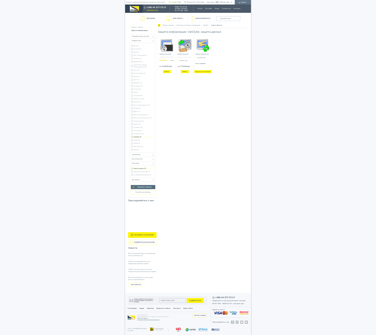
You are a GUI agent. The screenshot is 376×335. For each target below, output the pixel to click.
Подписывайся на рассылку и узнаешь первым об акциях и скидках (143, 300)
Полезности (226, 8)
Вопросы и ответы (163, 308)
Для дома (150, 18)
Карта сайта (188, 308)
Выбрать (166, 71)
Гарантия (150, 308)
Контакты (237, 8)
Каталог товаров (137, 27)
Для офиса (178, 18)
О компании (132, 308)
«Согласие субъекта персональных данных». (148, 319)
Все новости (136, 284)
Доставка (208, 8)
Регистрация (200, 2)
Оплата (199, 8)
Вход (191, 2)
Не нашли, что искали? (144, 235)
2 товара (174, 2)
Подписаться (195, 300)
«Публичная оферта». (142, 318)
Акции (217, 8)
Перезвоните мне (152, 10)
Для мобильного (203, 18)
